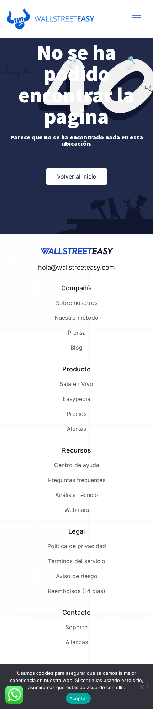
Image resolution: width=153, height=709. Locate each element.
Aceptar (78, 698)
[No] (142, 686)
